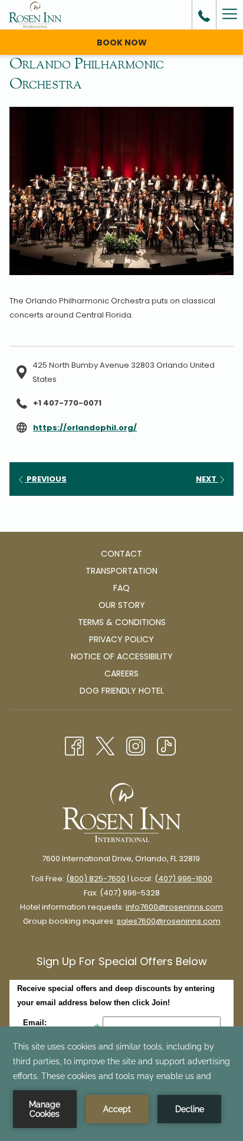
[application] (121, 1083)
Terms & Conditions (122, 622)
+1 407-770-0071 (67, 402)
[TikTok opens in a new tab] (166, 745)
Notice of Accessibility (122, 656)
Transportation (121, 571)
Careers (121, 673)
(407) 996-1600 (183, 878)
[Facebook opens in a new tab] (74, 745)
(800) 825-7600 (96, 878)
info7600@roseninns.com (174, 907)
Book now (122, 42)
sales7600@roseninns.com (169, 921)
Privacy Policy (121, 639)
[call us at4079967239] (204, 14)
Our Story (121, 605)
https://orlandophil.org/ (85, 427)
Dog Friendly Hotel (122, 691)
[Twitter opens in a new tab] (105, 745)
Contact (121, 554)
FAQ (121, 588)
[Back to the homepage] (35, 15)
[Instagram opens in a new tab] (135, 745)
